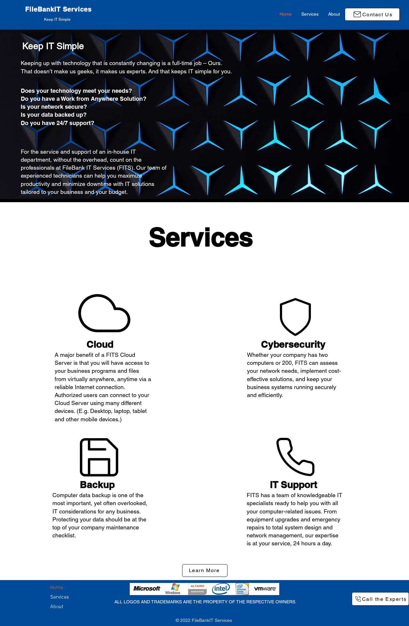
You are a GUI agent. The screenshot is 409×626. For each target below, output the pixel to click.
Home (56, 588)
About (56, 607)
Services (59, 597)
